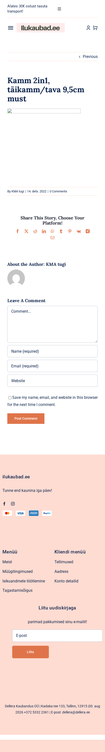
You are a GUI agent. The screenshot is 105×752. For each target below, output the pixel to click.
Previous (90, 56)
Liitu (30, 652)
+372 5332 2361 (36, 712)
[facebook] (4, 504)
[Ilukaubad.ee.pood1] (41, 25)
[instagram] (13, 504)
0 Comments (58, 191)
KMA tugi (17, 191)
